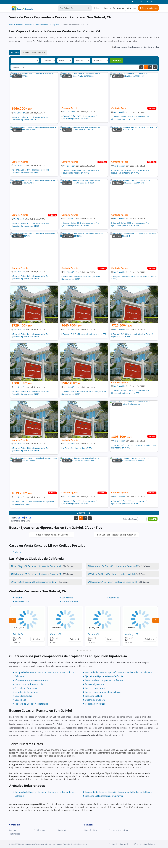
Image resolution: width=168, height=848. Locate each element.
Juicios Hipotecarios (95, 688)
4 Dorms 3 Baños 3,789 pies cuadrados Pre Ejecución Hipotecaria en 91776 (130, 171)
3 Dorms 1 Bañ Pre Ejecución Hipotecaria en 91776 (83, 334)
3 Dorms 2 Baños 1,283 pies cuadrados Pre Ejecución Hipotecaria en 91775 (30, 449)
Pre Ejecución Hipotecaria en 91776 (76, 448)
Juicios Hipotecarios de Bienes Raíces (103, 692)
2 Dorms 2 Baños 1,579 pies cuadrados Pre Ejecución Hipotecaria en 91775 (80, 502)
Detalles (36, 639)
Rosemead (114, 597)
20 (19, 518)
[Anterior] (141, 67)
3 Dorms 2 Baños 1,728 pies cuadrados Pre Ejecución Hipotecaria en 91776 (30, 224)
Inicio (96, 8)
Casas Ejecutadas (23, 695)
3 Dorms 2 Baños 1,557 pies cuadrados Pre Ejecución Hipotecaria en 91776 (30, 118)
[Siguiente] (155, 67)
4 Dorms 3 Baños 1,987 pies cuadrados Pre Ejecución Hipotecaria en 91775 (130, 502)
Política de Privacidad (118, 844)
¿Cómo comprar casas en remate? (32, 680)
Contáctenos (118, 8)
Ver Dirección (19, 112)
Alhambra (20, 597)
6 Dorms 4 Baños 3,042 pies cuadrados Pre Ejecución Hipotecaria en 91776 (80, 224)
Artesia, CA (18, 634)
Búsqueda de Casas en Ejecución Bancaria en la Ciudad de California (118, 672)
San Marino (67, 597)
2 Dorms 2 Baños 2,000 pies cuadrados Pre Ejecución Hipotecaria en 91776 (80, 171)
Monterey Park (22, 601)
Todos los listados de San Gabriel (51, 534)
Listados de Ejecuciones (26, 692)
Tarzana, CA (93, 634)
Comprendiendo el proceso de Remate (104, 680)
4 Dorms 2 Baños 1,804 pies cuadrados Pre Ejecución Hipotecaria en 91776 (130, 117)
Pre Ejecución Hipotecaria (34, 52)
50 (30, 518)
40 (26, 518)
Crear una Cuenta (149, 8)
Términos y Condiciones (144, 844)
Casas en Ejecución (94, 684)
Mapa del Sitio (90, 830)
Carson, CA (55, 634)
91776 (18, 551)
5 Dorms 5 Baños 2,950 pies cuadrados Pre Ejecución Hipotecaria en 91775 (130, 224)
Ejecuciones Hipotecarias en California (104, 676)
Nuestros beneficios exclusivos (30, 684)
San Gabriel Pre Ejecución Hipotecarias (116, 534)
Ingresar (132, 8)
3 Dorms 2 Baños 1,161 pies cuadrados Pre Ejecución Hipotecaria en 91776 (30, 392)
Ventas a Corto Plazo (95, 703)
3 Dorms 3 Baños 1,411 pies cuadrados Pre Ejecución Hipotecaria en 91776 (30, 335)
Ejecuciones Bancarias (26, 688)
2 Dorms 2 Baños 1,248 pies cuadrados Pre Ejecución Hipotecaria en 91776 (130, 391)
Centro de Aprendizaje (118, 830)
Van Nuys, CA (131, 634)
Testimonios (14, 834)
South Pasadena (70, 601)
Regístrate (62, 830)
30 (23, 518)
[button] (77, 650)
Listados (105, 8)
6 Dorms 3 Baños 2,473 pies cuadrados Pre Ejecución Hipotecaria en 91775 (80, 117)
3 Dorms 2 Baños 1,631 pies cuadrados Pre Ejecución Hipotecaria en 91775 (30, 277)
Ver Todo (15, 52)
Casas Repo (20, 699)
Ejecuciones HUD (93, 695)
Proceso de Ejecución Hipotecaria (31, 703)
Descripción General (95, 699)
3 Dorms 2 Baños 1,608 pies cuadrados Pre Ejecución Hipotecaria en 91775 (30, 171)
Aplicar (117, 60)
